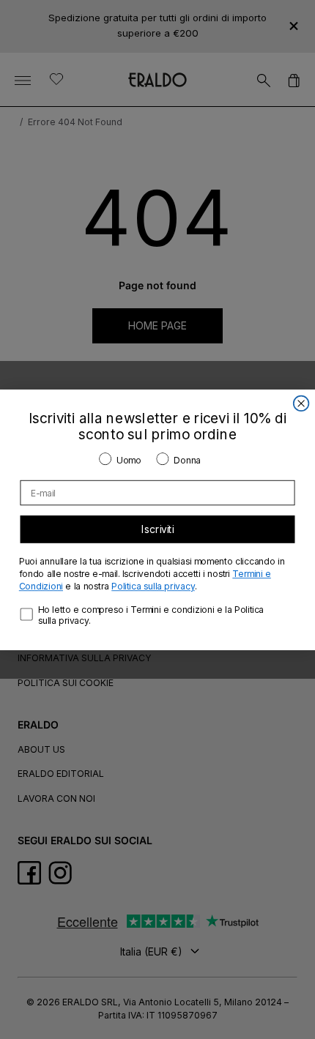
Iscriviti (157, 529)
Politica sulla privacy (153, 586)
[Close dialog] (301, 403)
